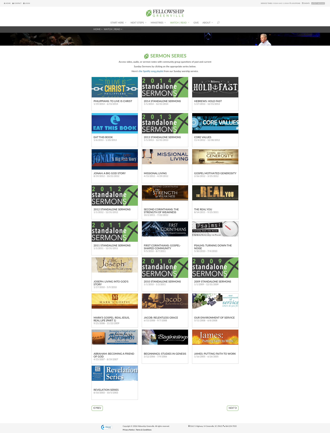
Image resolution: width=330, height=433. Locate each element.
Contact (17, 3)
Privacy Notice (128, 430)
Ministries (157, 23)
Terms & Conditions (143, 430)
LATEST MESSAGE (318, 3)
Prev (98, 408)
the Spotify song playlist (150, 71)
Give (196, 23)
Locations (295, 3)
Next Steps (138, 23)
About (207, 23)
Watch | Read (178, 23)
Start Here (117, 23)
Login (27, 3)
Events (306, 3)
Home (8, 3)
